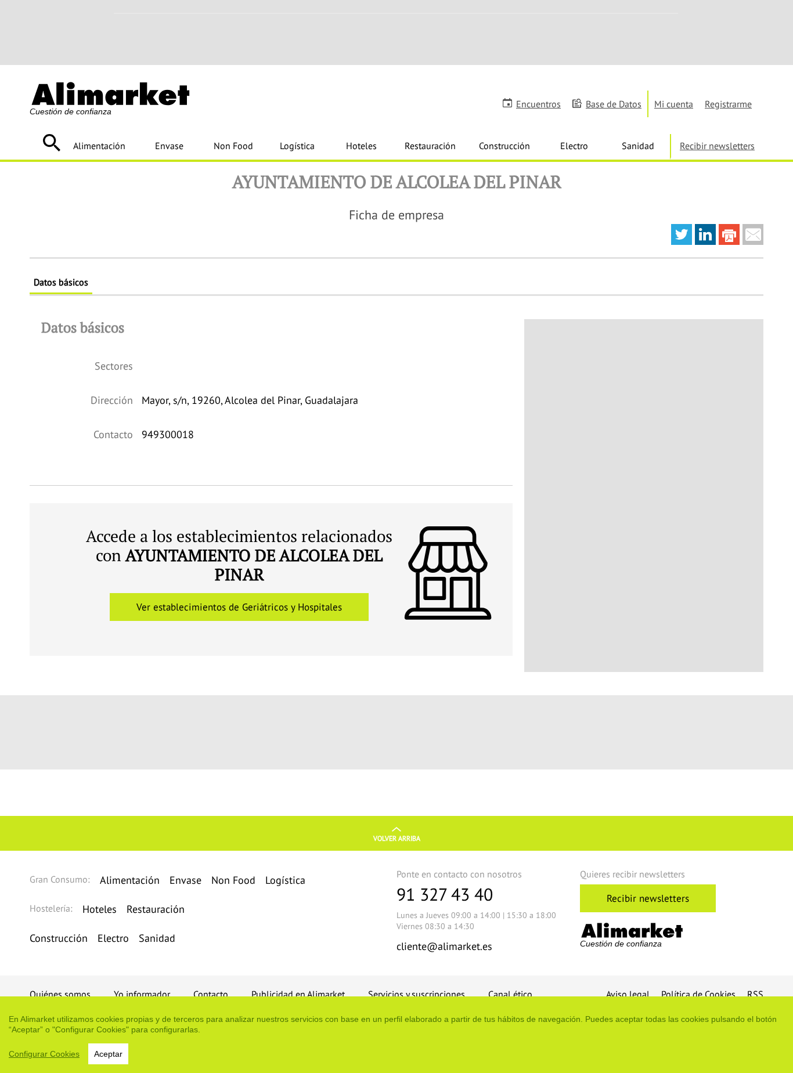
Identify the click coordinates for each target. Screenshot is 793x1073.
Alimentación (99, 145)
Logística (297, 145)
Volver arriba (396, 838)
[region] (396, 1034)
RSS (755, 994)
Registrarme (728, 104)
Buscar (51, 142)
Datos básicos (61, 282)
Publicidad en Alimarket (298, 994)
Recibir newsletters (717, 145)
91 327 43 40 (444, 894)
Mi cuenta (673, 104)
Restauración (430, 145)
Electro (574, 145)
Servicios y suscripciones (416, 994)
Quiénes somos (60, 994)
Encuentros (538, 104)
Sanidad (638, 145)
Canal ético (510, 994)
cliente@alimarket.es (444, 946)
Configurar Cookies (44, 1053)
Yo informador (142, 994)
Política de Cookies (698, 994)
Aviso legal (628, 994)
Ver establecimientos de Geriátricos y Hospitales (239, 607)
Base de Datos (613, 104)
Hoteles (361, 145)
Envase (169, 145)
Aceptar (108, 1053)
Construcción (504, 145)
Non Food (233, 145)
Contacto (210, 994)
